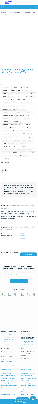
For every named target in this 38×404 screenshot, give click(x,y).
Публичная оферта (6, 361)
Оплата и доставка (6, 356)
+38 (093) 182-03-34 (9, 334)
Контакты (4, 354)
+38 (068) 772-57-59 (28, 342)
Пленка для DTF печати (8, 394)
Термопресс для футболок (27, 369)
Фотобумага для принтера (8, 387)
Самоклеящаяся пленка (8, 392)
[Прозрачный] (3, 81)
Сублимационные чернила (28, 378)
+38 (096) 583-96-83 (28, 334)
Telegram (6, 344)
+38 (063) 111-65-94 (28, 344)
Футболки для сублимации (28, 383)
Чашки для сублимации (8, 375)
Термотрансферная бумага (28, 385)
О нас (3, 351)
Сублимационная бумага (8, 378)
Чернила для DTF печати (27, 394)
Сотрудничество (6, 359)
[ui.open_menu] (3, 2)
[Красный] (11, 81)
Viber (5, 342)
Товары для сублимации (27, 373)
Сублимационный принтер (9, 385)
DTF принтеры (24, 392)
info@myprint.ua (24, 358)
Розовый (22, 233)
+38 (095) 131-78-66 (9, 339)
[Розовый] (14, 81)
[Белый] (7, 81)
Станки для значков (7, 380)
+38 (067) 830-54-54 (9, 337)
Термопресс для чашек (7, 373)
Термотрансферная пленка (9, 383)
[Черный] (18, 81)
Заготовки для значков (26, 380)
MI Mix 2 (22, 235)
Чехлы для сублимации (27, 375)
